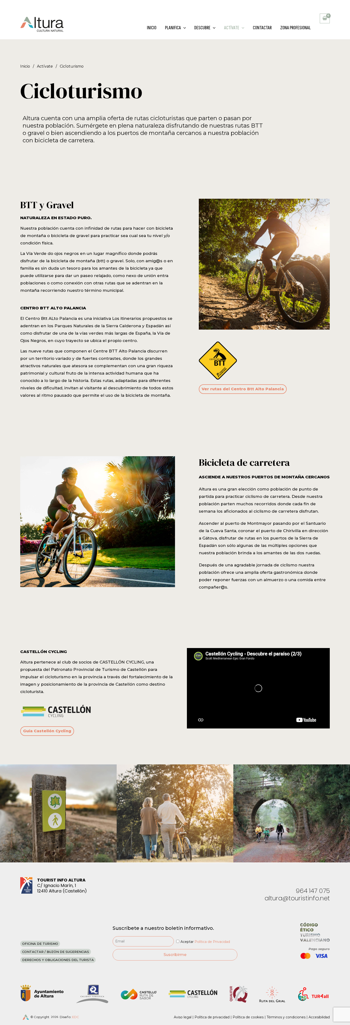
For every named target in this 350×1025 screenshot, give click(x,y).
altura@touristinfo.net (297, 898)
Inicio (151, 28)
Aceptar (205, 942)
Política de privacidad (212, 1017)
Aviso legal (182, 1017)
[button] (183, 28)
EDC (75, 1017)
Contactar (262, 28)
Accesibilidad (319, 1017)
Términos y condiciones (286, 1017)
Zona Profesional (295, 28)
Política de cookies (248, 1017)
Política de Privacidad (212, 942)
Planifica (173, 28)
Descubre (202, 28)
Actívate (231, 28)
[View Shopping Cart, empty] (325, 18)
